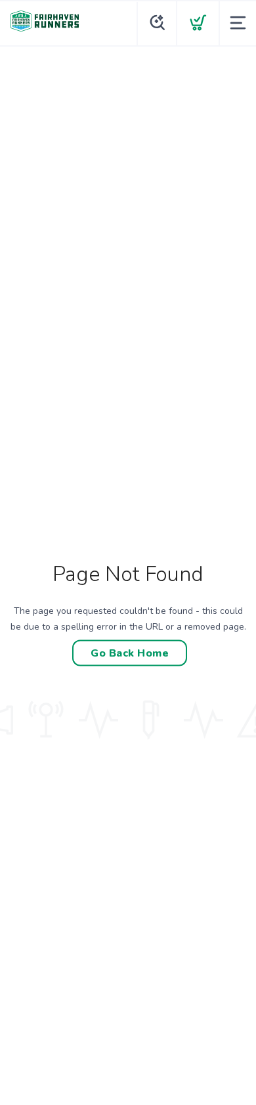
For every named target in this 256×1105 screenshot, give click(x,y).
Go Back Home (130, 652)
